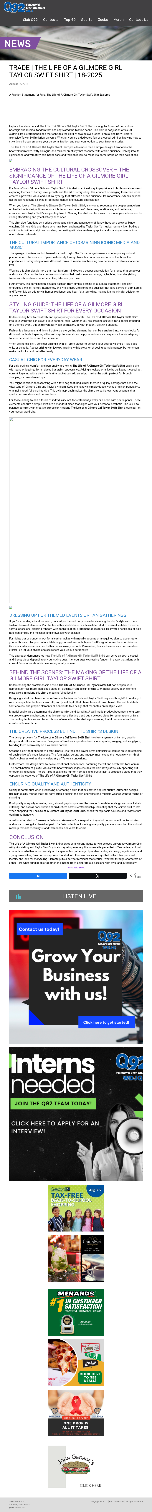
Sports (86, 19)
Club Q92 (30, 19)
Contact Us (138, 19)
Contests (51, 19)
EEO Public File (116, 1501)
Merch (118, 19)
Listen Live (79, 896)
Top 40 (70, 19)
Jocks (103, 19)
